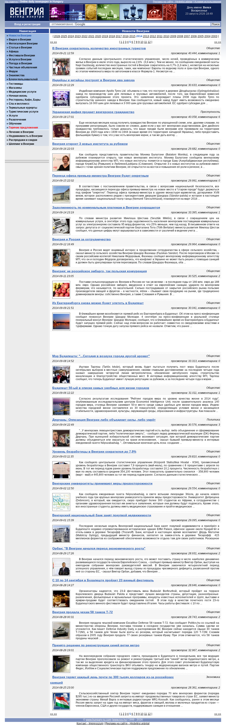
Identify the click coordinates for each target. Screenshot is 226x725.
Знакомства (16, 75)
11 (145, 42)
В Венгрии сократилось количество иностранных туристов (99, 48)
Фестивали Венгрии (22, 55)
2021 (91, 36)
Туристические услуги (23, 111)
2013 (146, 36)
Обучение (15, 123)
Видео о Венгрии (20, 39)
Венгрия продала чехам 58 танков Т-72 (82, 612)
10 (141, 42)
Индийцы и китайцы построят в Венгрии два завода (93, 80)
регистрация (32, 24)
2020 (98, 36)
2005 (201, 36)
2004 (207, 36)
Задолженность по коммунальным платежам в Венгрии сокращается (106, 207)
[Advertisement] (135, 342)
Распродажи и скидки (23, 140)
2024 (71, 36)
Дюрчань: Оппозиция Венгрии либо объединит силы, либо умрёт (104, 419)
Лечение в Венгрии (21, 132)
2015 (132, 36)
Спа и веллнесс (19, 103)
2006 (194, 36)
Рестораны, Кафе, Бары (24, 99)
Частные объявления (23, 67)
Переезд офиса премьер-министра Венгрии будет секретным (100, 175)
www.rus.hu (120, 719)
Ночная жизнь (18, 95)
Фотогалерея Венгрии (23, 43)
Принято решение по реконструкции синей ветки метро (95, 645)
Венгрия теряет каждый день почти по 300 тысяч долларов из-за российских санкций (112, 679)
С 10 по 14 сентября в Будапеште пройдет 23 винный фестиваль (103, 580)
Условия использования (207, 1)
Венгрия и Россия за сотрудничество (81, 239)
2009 (173, 36)
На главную (11, 1)
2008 (180, 36)
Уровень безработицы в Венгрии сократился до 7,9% (94, 451)
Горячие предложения (23, 127)
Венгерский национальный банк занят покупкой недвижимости (101, 515)
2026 (57, 36)
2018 (112, 36)
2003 (214, 36)
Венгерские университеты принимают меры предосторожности (102, 483)
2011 (160, 36)
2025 (64, 36)
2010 (166, 36)
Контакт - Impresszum (90, 723)
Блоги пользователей (23, 79)
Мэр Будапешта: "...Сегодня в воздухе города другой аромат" (101, 356)
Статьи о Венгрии (20, 47)
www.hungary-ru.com (98, 719)
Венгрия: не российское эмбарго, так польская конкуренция (99, 271)
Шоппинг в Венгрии (21, 143)
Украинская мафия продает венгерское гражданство (93, 112)
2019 (105, 36)
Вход (17, 24)
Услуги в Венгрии (20, 59)
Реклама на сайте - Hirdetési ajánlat (172, 1)
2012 (153, 36)
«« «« (53, 42)
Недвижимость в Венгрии (25, 136)
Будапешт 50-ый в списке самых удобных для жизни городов (100, 388)
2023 (78, 36)
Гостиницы (16, 83)
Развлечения (17, 119)
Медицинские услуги (22, 91)
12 (149, 42)
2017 (119, 36)
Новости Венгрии (20, 35)
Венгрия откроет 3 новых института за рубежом (90, 143)
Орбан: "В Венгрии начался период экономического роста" (98, 548)
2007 (187, 36)
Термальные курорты (23, 107)
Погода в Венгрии (20, 63)
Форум (13, 71)
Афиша (14, 51)
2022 (84, 36)
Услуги (13, 115)
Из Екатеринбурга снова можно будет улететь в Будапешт (98, 303)
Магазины (15, 87)
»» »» (217, 42)
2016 (125, 36)
